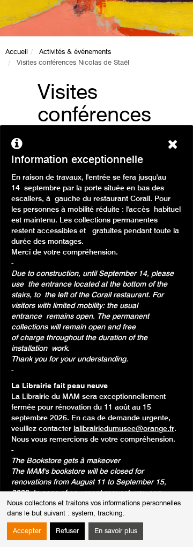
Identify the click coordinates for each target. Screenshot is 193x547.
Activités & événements (75, 52)
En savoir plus (115, 531)
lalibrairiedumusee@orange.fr (123, 429)
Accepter (27, 531)
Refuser (67, 531)
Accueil (16, 52)
